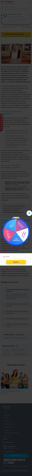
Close (29, 213)
